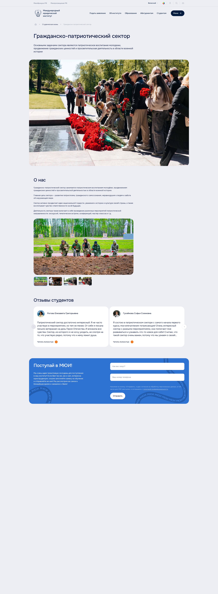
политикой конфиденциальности (155, 389)
